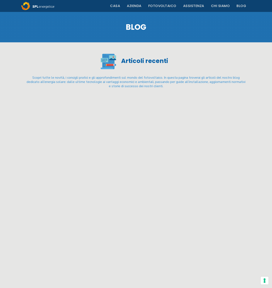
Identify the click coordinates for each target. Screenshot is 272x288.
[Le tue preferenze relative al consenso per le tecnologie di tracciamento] (265, 281)
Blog (241, 5)
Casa (115, 5)
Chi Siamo (220, 5)
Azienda (134, 5)
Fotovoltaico (162, 5)
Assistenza (193, 5)
